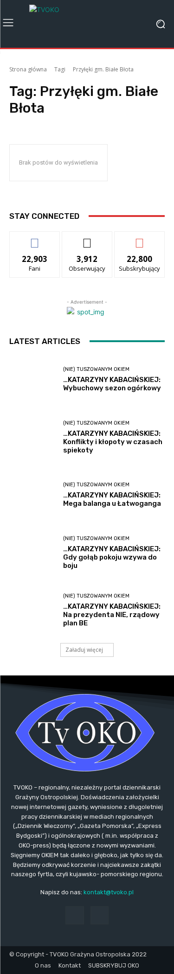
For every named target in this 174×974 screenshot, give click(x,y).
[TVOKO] (87, 24)
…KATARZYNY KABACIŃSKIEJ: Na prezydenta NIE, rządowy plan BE (112, 614)
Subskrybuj (139, 238)
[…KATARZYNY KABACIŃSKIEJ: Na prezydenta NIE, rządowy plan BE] (32, 610)
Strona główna (28, 69)
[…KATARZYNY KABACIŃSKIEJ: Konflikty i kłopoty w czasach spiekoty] (32, 437)
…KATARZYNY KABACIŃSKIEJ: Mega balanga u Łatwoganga (112, 499)
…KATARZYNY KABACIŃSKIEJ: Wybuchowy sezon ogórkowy (112, 384)
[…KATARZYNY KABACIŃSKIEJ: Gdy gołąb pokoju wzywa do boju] (32, 552)
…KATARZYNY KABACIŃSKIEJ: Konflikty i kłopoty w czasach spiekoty (112, 441)
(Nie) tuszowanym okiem (96, 369)
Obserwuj (87, 238)
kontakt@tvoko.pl (109, 892)
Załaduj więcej (84, 650)
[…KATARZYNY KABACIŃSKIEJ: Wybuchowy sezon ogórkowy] (32, 379)
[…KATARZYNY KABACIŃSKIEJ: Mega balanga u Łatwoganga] (32, 495)
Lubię (34, 238)
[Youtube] (99, 915)
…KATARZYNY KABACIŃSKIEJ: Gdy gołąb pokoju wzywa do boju (112, 557)
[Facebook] (74, 915)
